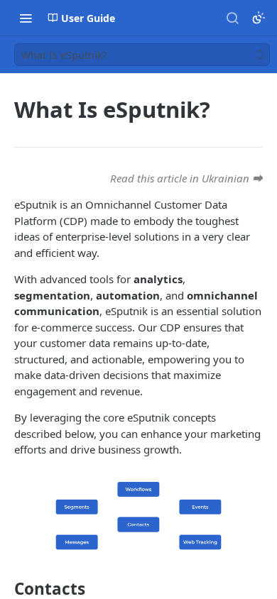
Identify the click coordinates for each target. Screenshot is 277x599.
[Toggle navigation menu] (25, 17)
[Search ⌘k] (232, 17)
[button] (138, 515)
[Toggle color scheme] (258, 17)
